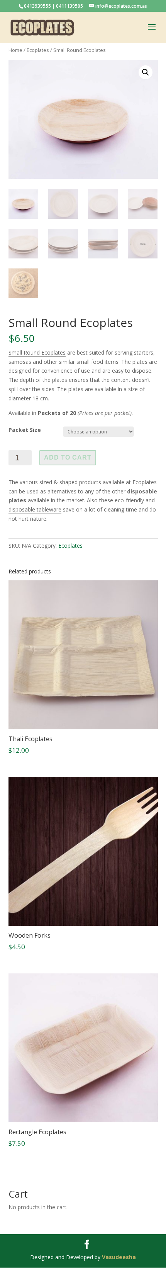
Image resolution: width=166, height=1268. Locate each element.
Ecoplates (38, 50)
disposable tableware (34, 509)
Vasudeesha (119, 1257)
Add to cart (67, 457)
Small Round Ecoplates (37, 352)
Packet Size (24, 429)
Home (15, 50)
